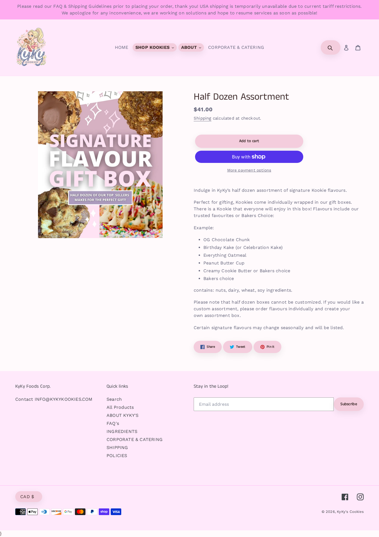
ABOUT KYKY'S (122, 415)
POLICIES (117, 455)
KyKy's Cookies (350, 512)
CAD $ (27, 496)
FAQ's (113, 423)
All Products (120, 407)
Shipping (202, 118)
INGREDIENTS (122, 431)
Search (114, 399)
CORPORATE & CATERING (135, 439)
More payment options (249, 170)
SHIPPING (117, 447)
